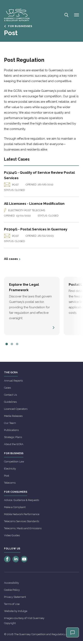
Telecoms (10, 482)
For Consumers (15, 491)
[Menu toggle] (76, 15)
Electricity (10, 468)
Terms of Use (12, 603)
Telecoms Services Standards (21, 521)
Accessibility (11, 582)
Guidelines (10, 401)
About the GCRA (13, 444)
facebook (7, 559)
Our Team (10, 423)
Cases (7, 387)
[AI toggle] (72, 632)
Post (6, 475)
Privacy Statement (15, 596)
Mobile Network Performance (21, 514)
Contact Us (10, 394)
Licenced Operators (15, 408)
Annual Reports (13, 380)
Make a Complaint (15, 507)
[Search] (66, 15)
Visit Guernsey (35, 618)
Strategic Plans (13, 437)
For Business (13, 453)
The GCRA (11, 372)
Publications (11, 430)
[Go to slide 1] (6, 344)
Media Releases (13, 415)
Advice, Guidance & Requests (21, 500)
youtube (24, 559)
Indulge (22, 611)
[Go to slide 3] (17, 344)
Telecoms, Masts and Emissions (23, 528)
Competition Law (14, 461)
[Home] (16, 15)
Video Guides (12, 535)
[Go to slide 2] (12, 344)
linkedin (15, 559)
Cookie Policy (12, 589)
